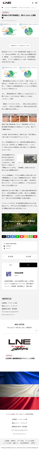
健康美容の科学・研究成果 (9, 309)
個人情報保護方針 (24, 443)
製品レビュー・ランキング (9, 306)
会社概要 (7, 440)
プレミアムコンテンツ (8, 314)
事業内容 (13, 440)
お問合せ (33, 443)
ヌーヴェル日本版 (29, 440)
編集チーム (16, 443)
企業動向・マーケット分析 (9, 303)
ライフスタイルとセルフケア (10, 311)
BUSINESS (8, 246)
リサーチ (8, 248)
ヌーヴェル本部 (7, 443)
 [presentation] (36, 330)
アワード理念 (20, 440)
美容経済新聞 (13, 243)
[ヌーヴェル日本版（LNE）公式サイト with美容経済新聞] (7, 2)
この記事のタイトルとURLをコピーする (19, 45)
